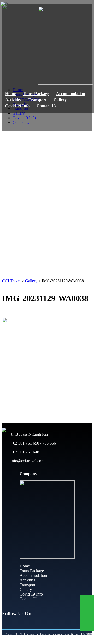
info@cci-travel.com (27, 461)
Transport (37, 100)
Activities (13, 100)
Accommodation (70, 93)
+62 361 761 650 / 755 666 (33, 443)
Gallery (60, 100)
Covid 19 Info (17, 106)
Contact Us (46, 106)
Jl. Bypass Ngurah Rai (29, 434)
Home (10, 93)
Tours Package (36, 93)
